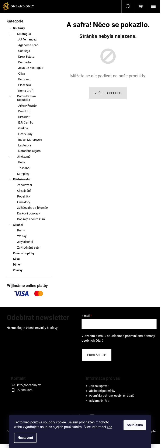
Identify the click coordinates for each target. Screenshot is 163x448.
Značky (17, 270)
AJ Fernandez (27, 39)
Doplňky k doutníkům (31, 219)
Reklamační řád (99, 400)
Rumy (21, 230)
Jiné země (23, 156)
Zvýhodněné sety (28, 247)
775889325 (24, 390)
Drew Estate (26, 56)
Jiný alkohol (25, 241)
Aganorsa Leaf (28, 45)
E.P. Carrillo (25, 122)
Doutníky (19, 28)
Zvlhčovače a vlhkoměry (33, 207)
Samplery (23, 173)
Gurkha (23, 128)
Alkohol (18, 225)
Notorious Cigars (29, 151)
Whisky (22, 236)
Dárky (17, 264)
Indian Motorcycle (30, 139)
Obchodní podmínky (102, 390)
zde (109, 427)
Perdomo (24, 79)
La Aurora (24, 145)
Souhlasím (135, 425)
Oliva (21, 73)
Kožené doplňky (23, 253)
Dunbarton (25, 62)
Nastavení (25, 438)
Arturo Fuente (27, 105)
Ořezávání (24, 190)
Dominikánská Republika (26, 98)
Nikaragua (24, 34)
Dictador (24, 117)
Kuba (21, 162)
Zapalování (24, 185)
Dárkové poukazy (28, 213)
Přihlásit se (96, 354)
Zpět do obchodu (108, 93)
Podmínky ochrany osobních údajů (111, 395)
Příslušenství (22, 179)
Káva (16, 258)
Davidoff (24, 111)
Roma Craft (26, 90)
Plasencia (24, 85)
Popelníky (23, 196)
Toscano (24, 168)
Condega (24, 51)
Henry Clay (25, 134)
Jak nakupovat (99, 386)
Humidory (23, 202)
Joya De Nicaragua (30, 68)
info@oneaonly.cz (29, 385)
